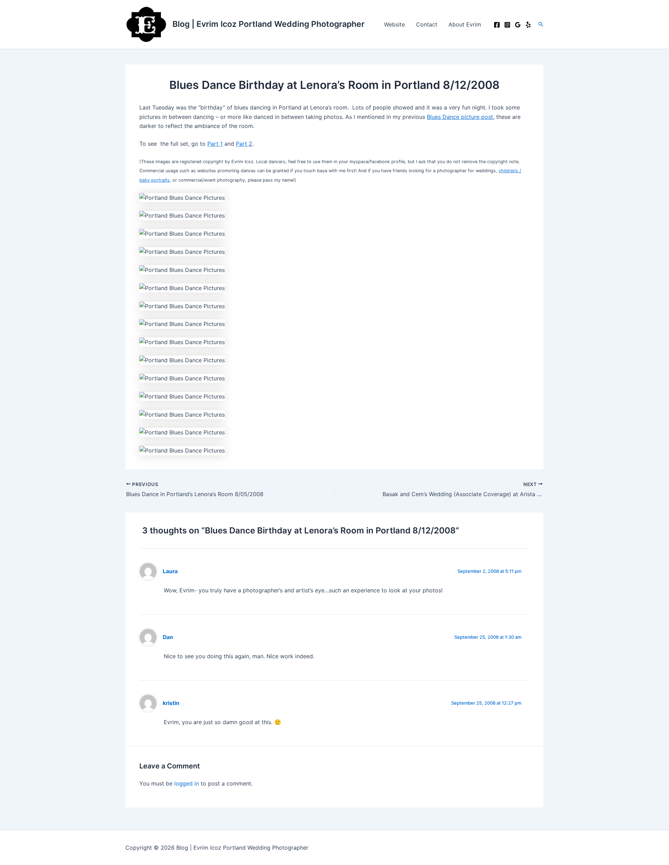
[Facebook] (497, 25)
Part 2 (244, 143)
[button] (541, 24)
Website (394, 24)
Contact (426, 24)
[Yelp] (528, 25)
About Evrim (464, 24)
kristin (171, 703)
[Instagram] (507, 25)
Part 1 (215, 143)
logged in (186, 783)
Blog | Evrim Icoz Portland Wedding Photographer (268, 24)
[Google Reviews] (518, 25)
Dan (168, 637)
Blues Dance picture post (460, 116)
